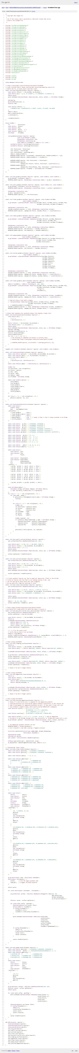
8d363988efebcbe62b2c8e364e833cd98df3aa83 (25, 7)
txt (72, 1050)
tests (45, 7)
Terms (17, 1050)
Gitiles (9, 1050)
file (33, 11)
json (76, 1050)
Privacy (13, 1050)
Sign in (75, 2)
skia (3, 7)
